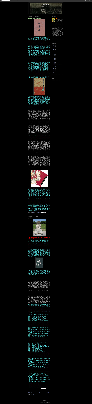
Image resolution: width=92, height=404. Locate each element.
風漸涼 (58, 18)
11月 (54, 51)
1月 (54, 63)
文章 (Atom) (32, 394)
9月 (54, 54)
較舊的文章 (48, 392)
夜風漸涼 (46, 4)
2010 (54, 50)
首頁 (39, 392)
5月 (54, 58)
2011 (54, 49)
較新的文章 (30, 392)
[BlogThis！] (42, 212)
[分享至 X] (43, 212)
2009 (54, 68)
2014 (54, 45)
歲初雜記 (30, 218)
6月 (54, 57)
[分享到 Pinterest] (45, 212)
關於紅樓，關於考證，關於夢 (34, 18)
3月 (54, 61)
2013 (54, 46)
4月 (54, 59)
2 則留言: (39, 212)
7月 (54, 55)
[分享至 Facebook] (44, 212)
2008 (54, 69)
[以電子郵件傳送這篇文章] (41, 212)
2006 (54, 72)
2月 (54, 62)
